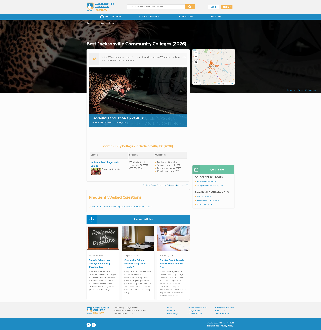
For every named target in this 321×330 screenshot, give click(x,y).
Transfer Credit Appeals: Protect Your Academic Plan (172, 264)
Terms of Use (213, 326)
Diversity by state (204, 204)
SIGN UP (227, 7)
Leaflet (219, 83)
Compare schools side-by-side (210, 185)
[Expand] (196, 62)
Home (169, 307)
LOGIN (214, 7)
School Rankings (222, 313)
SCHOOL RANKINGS (149, 16)
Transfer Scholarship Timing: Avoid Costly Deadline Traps (99, 264)
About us (171, 310)
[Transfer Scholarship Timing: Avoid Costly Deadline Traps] (103, 239)
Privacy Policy (226, 326)
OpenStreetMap (229, 83)
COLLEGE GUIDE (185, 16)
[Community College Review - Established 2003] (100, 7)
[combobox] (154, 6)
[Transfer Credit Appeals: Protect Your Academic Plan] (173, 239)
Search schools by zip (206, 181)
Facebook (93, 324)
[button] (211, 64)
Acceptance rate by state (208, 200)
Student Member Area (197, 307)
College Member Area (224, 307)
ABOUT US (216, 16)
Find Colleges (173, 313)
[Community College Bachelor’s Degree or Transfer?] (138, 239)
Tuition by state (204, 196)
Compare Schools (195, 313)
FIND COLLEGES (113, 16)
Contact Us (220, 310)
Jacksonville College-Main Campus (302, 90)
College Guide (194, 310)
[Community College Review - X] (89, 325)
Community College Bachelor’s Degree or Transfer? (135, 264)
